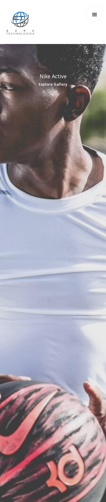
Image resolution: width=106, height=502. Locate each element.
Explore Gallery (53, 84)
